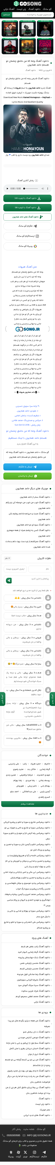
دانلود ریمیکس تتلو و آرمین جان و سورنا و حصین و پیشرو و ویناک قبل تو (27, 847)
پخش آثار (16, 1129)
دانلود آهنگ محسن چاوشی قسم (35, 968)
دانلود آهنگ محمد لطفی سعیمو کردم (33, 996)
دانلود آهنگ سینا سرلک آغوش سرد (34, 985)
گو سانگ (27, 3)
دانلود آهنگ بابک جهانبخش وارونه (34, 957)
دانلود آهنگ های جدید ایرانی (37, 1115)
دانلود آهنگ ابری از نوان (39, 1054)
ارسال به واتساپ (25, 476)
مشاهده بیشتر (27, 804)
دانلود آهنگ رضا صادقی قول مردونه (33, 974)
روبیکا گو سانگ (25, 246)
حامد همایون (33, 452)
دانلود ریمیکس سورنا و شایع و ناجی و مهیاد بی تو (27, 828)
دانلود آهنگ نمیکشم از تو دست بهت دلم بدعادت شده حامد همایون (27, 544)
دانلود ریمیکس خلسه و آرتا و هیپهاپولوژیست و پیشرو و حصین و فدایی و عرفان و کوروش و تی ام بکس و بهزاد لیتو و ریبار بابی (28, 861)
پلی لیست (21, 9)
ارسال (9, 580)
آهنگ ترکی (9, 9)
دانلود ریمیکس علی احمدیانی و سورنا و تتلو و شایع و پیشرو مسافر (27, 925)
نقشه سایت (28, 1129)
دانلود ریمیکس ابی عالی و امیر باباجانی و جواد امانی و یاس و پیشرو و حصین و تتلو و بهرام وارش (26, 875)
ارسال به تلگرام (25, 467)
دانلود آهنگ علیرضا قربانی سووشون (33, 980)
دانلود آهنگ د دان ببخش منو (36, 1032)
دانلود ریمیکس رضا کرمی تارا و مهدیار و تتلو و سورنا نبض (26, 836)
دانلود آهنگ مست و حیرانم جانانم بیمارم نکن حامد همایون (29, 516)
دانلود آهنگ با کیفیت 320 (26, 198)
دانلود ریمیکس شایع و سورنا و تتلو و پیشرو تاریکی (27, 822)
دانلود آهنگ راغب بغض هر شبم (35, 946)
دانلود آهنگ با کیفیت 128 (25, 207)
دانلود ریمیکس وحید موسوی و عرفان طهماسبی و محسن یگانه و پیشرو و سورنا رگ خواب (27, 886)
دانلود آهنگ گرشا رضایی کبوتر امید (34, 952)
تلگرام (44, 1156)
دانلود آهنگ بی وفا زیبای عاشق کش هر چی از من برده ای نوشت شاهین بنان (28, 1090)
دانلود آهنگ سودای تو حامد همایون (33, 525)
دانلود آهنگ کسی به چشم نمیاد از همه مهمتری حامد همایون (28, 533)
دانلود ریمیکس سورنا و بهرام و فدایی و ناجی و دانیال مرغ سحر (28, 913)
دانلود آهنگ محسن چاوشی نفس (35, 963)
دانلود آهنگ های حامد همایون (25, 216)
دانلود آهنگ (34, 9)
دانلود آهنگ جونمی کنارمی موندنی (34, 1037)
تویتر (25, 1156)
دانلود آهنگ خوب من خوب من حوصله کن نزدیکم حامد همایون (28, 505)
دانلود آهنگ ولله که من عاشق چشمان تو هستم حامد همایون (27, 63)
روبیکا (11, 1156)
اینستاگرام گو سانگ (25, 236)
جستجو (6, 14)
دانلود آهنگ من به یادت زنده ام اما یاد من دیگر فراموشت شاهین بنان (28, 1079)
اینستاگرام (34, 1156)
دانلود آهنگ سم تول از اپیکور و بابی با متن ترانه (28, 1043)
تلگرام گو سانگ (25, 226)
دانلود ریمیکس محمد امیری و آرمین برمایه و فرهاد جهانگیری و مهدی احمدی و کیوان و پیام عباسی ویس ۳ (27, 900)
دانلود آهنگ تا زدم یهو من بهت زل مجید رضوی (28, 1071)
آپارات (18, 1156)
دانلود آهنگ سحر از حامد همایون (35, 497)
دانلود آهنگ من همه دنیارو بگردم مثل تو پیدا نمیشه (29, 1023)
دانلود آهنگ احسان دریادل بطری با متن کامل (29, 1048)
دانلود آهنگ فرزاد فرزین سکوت (35, 991)
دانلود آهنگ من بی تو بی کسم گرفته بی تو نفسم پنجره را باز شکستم (27, 1062)
